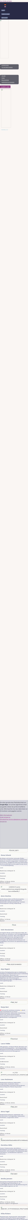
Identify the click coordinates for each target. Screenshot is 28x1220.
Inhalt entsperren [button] (5, 817)
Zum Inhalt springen (6, 1)
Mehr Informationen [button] (6, 815)
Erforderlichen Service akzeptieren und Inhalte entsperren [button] (13, 820)
